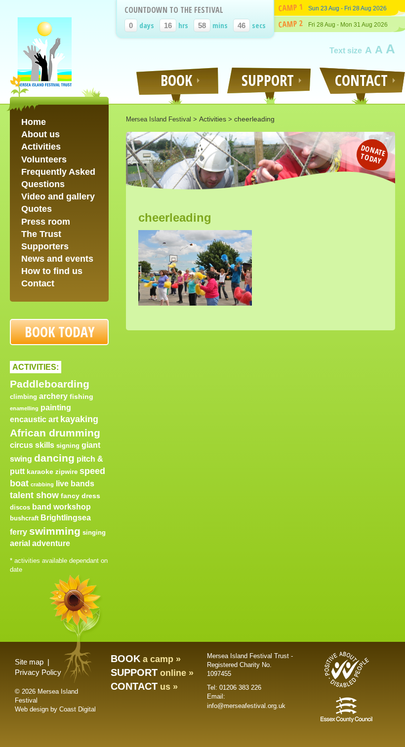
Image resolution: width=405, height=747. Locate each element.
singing (94, 532)
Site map (29, 662)
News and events (57, 259)
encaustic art (34, 419)
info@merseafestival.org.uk (246, 705)
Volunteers (44, 159)
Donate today (373, 153)
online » (152, 673)
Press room (45, 222)
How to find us (51, 271)
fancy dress (80, 496)
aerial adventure (40, 543)
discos (20, 507)
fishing (81, 396)
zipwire (66, 471)
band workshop (61, 507)
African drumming (55, 432)
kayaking (79, 419)
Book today (59, 331)
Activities (41, 147)
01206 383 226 (240, 687)
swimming (55, 531)
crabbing (42, 484)
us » (144, 687)
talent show (34, 495)
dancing (54, 458)
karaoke (40, 471)
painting (55, 407)
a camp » (146, 659)
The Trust (41, 234)
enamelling (24, 408)
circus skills (32, 445)
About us (40, 134)
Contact (37, 283)
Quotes (36, 209)
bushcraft (24, 518)
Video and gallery (58, 196)
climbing (23, 396)
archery (53, 396)
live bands (75, 483)
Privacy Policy (38, 672)
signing (68, 445)
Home (33, 122)
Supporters (45, 246)
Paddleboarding (49, 384)
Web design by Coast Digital (55, 709)
